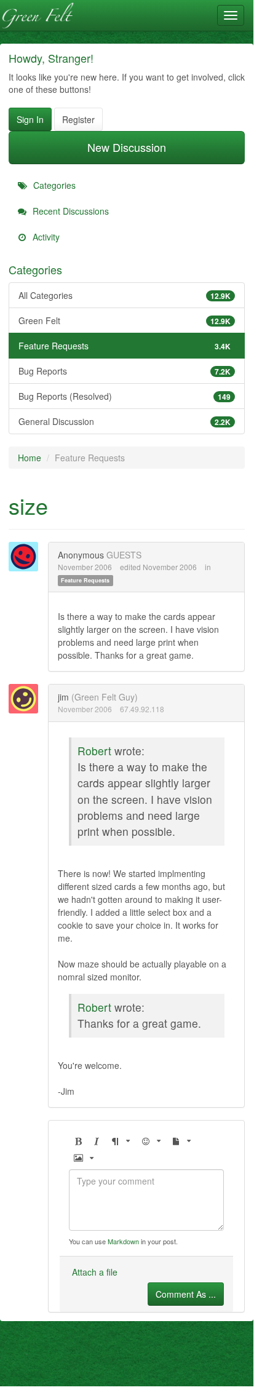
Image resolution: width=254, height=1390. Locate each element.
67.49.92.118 (142, 709)
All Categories (124, 295)
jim (63, 697)
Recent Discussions (69, 211)
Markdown (123, 1241)
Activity (45, 237)
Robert (94, 750)
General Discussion (124, 421)
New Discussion (126, 147)
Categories (53, 185)
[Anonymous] (27, 556)
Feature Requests (124, 346)
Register (78, 119)
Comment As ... (186, 1294)
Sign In (30, 119)
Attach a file (94, 1272)
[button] (78, 1141)
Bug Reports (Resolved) (124, 396)
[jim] (27, 698)
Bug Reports (124, 371)
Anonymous (81, 555)
